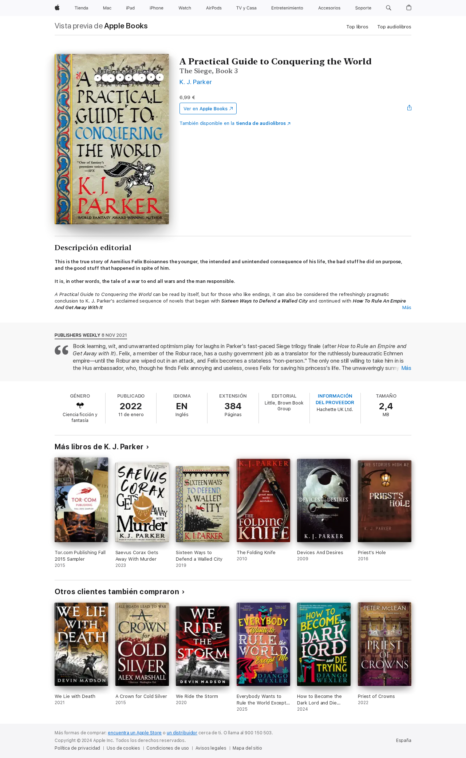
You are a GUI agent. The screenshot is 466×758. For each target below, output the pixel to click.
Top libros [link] (357, 26)
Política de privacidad (77, 748)
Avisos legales (211, 748)
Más (406, 307)
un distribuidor (182, 732)
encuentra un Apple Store (135, 732)
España (403, 740)
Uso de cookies (123, 748)
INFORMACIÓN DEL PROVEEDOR (335, 399)
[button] (388, 8)
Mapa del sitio (247, 748)
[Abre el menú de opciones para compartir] (409, 108)
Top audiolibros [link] (394, 26)
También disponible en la (232, 123)
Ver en (205, 108)
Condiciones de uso (167, 748)
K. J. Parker (195, 82)
